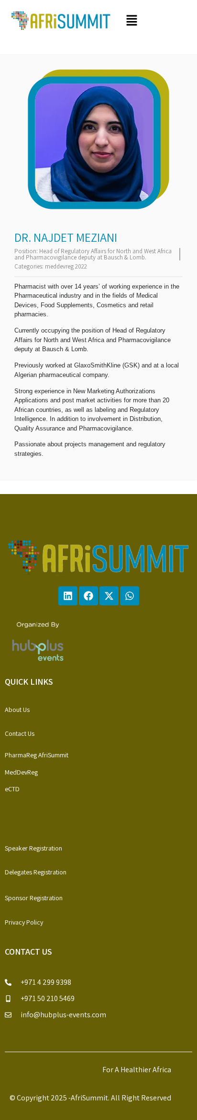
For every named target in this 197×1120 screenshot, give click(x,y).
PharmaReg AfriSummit (36, 755)
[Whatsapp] (129, 595)
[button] (154, 21)
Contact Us (19, 733)
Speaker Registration (33, 848)
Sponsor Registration (34, 898)
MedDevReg (21, 772)
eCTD (12, 789)
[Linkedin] (67, 595)
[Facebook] (88, 595)
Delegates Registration (35, 872)
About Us (17, 709)
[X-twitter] (109, 595)
